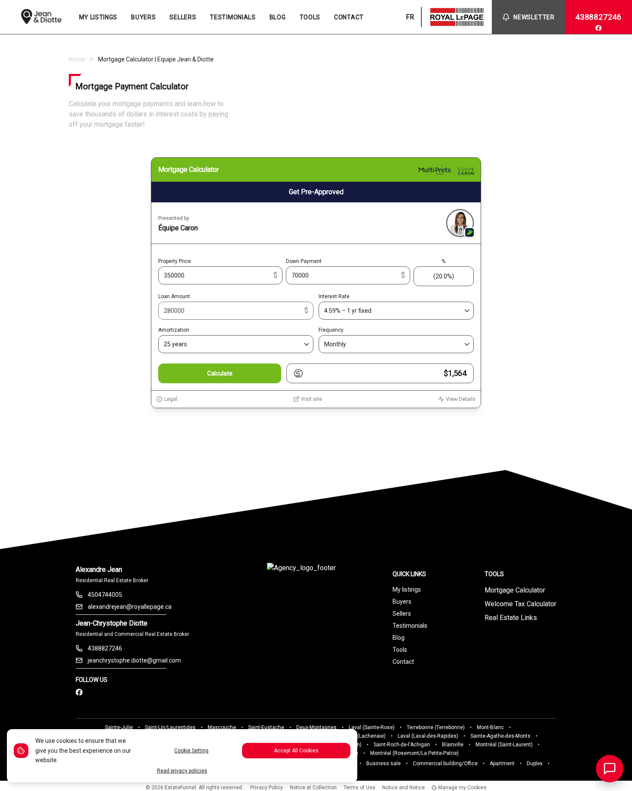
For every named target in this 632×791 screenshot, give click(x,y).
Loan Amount (174, 296)
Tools (400, 649)
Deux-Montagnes (316, 727)
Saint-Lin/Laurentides (170, 727)
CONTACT (349, 17)
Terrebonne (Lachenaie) (357, 736)
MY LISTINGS (98, 17)
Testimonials (410, 625)
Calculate (220, 373)
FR (410, 17)
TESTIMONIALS (232, 17)
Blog (399, 637)
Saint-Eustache (266, 727)
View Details (461, 399)
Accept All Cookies (296, 751)
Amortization (173, 330)
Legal (170, 399)
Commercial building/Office (445, 763)
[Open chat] (609, 768)
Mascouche (222, 727)
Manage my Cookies (462, 788)
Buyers (402, 601)
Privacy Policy (266, 788)
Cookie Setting (191, 751)
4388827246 (598, 16)
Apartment (502, 763)
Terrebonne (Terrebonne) (436, 727)
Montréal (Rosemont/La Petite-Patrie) (414, 753)
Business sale (383, 763)
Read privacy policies (182, 771)
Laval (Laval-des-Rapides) (428, 736)
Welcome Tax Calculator (520, 604)
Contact (403, 661)
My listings (407, 589)
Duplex (535, 763)
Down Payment (304, 261)
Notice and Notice (403, 788)
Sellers (402, 613)
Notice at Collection (313, 788)
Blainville (452, 745)
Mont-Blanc (490, 727)
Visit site (311, 399)
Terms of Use (359, 788)
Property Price (174, 261)
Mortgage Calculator (515, 590)
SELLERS (182, 17)
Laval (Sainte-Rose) (372, 727)
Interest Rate (334, 296)
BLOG (278, 17)
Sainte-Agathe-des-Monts (500, 736)
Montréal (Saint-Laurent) (504, 745)
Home (77, 59)
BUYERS (143, 17)
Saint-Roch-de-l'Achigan (402, 745)
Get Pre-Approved (316, 192)
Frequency (331, 330)
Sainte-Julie (119, 727)
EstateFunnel (180, 788)
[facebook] (598, 28)
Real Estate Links (511, 618)
